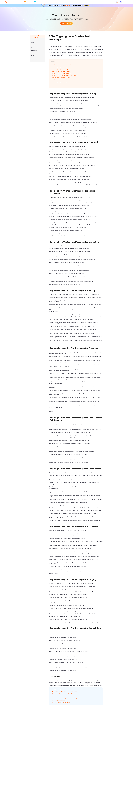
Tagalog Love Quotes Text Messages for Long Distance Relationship (65, 75)
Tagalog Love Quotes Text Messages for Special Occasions (63, 67)
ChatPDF (41, 1)
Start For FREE (65, 23)
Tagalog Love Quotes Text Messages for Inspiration (61, 69)
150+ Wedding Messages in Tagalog (59, 700)
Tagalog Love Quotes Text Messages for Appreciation (62, 82)
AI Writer (31, 1)
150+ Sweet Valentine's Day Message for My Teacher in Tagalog (64, 691)
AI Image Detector (64, 1)
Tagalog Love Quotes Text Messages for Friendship (61, 73)
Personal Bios (34, 50)
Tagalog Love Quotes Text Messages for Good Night (62, 65)
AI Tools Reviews (34, 60)
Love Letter (33, 45)
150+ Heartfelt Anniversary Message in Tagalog (61, 702)
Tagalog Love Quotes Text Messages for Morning (61, 64)
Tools (106, 1)
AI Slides (49, 1)
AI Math (56, 1)
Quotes (32, 42)
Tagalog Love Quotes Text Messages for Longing (61, 80)
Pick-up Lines (34, 55)
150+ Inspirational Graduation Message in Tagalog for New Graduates (65, 693)
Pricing (112, 1)
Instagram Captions (35, 47)
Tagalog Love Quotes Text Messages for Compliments (62, 77)
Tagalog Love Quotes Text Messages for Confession (62, 79)
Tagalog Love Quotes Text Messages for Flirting (61, 71)
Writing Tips (33, 58)
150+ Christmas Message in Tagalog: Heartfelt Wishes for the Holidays (65, 695)
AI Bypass (21, 1)
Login (125, 1)
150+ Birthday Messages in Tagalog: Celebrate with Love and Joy (64, 698)
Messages (33, 40)
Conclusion (54, 84)
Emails (32, 52)
